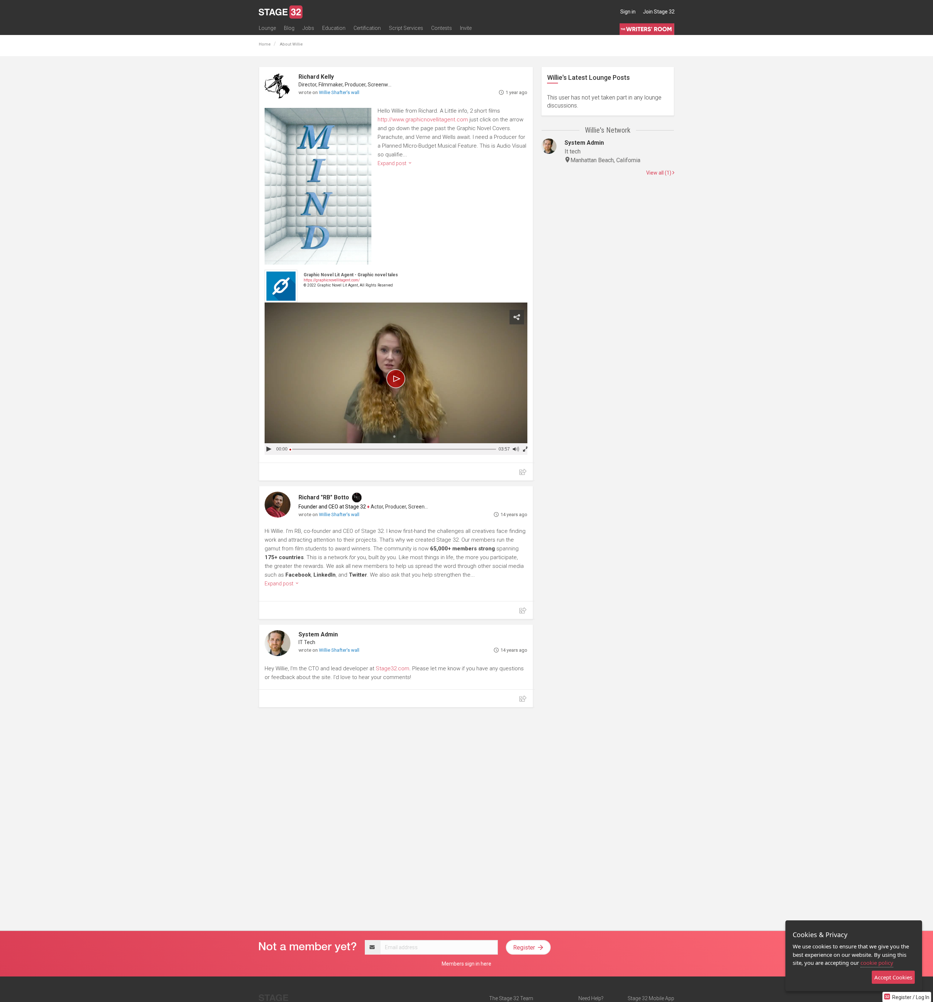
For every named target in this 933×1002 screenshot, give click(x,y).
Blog (289, 28)
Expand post (392, 163)
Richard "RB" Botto (323, 497)
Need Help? (591, 998)
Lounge (267, 28)
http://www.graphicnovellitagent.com (423, 119)
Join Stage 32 (659, 12)
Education (334, 28)
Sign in (628, 12)
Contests (441, 28)
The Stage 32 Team (511, 998)
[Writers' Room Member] (357, 497)
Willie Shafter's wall (339, 92)
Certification (367, 28)
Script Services (406, 28)
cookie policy (876, 962)
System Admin (318, 634)
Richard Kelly (316, 76)
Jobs (308, 28)
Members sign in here (466, 964)
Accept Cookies (893, 977)
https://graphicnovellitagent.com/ (332, 280)
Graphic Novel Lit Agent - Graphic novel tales (351, 274)
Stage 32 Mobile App (651, 998)
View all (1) (659, 173)
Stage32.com (392, 668)
